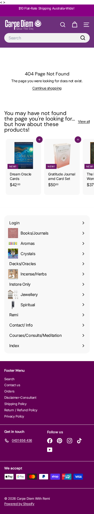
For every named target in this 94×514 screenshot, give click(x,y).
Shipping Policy (15, 404)
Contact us (12, 385)
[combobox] (47, 38)
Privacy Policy (14, 416)
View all (84, 121)
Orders (9, 391)
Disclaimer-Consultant (20, 397)
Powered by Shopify (19, 504)
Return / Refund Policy (20, 410)
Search (9, 379)
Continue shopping (47, 88)
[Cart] (74, 24)
